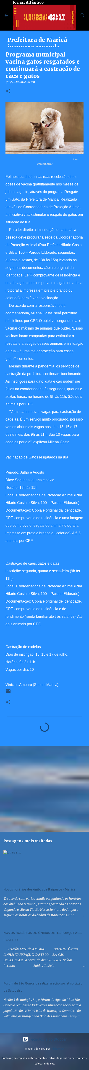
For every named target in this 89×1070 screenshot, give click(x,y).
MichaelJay (58, 1048)
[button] (8, 91)
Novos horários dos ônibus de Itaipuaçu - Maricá (39, 889)
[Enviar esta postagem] (8, 693)
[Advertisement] (44, 788)
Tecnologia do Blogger (47, 1039)
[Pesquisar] (82, 15)
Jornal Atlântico (28, 2)
